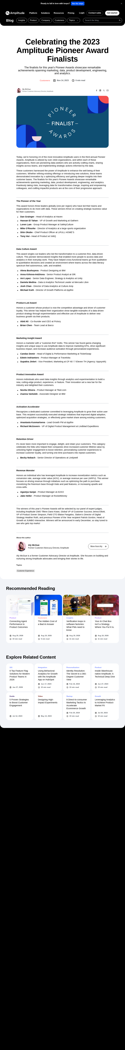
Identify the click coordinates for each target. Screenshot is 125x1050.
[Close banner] (121, 3)
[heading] (55, 3)
